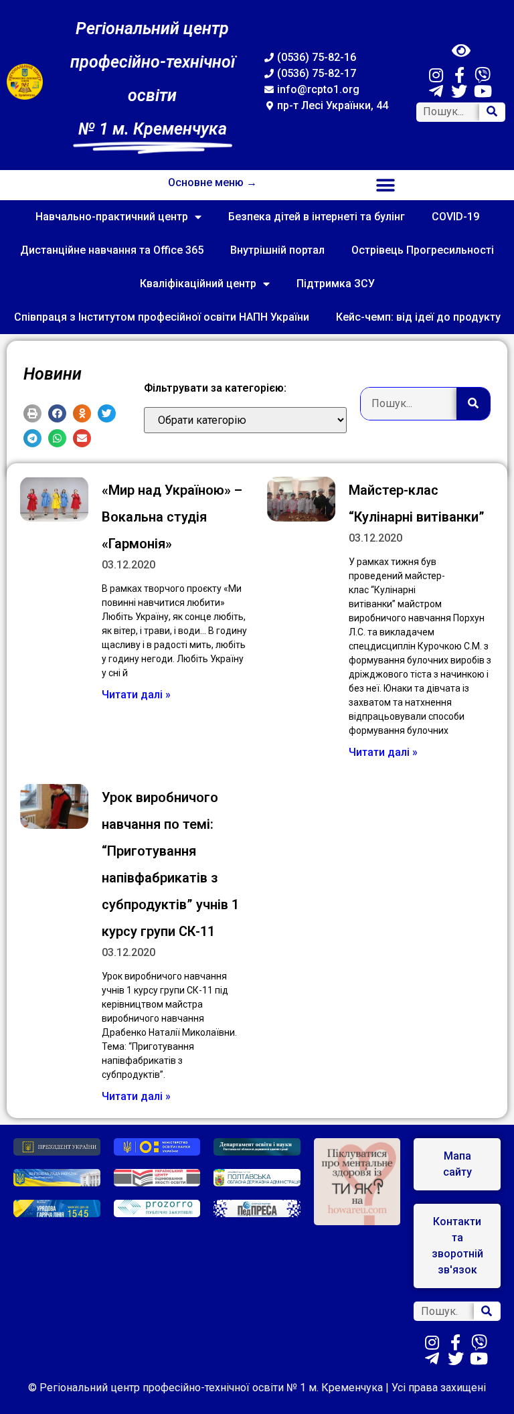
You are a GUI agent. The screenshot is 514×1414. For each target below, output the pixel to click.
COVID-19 (455, 216)
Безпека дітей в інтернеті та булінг (316, 216)
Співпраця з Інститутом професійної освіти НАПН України (161, 317)
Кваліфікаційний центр (198, 283)
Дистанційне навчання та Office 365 (111, 250)
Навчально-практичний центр (111, 216)
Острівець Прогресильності (422, 250)
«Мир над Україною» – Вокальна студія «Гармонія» (172, 517)
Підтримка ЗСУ (335, 283)
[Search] (492, 112)
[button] (386, 185)
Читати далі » (136, 694)
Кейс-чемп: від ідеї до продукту (418, 317)
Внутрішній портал (277, 250)
